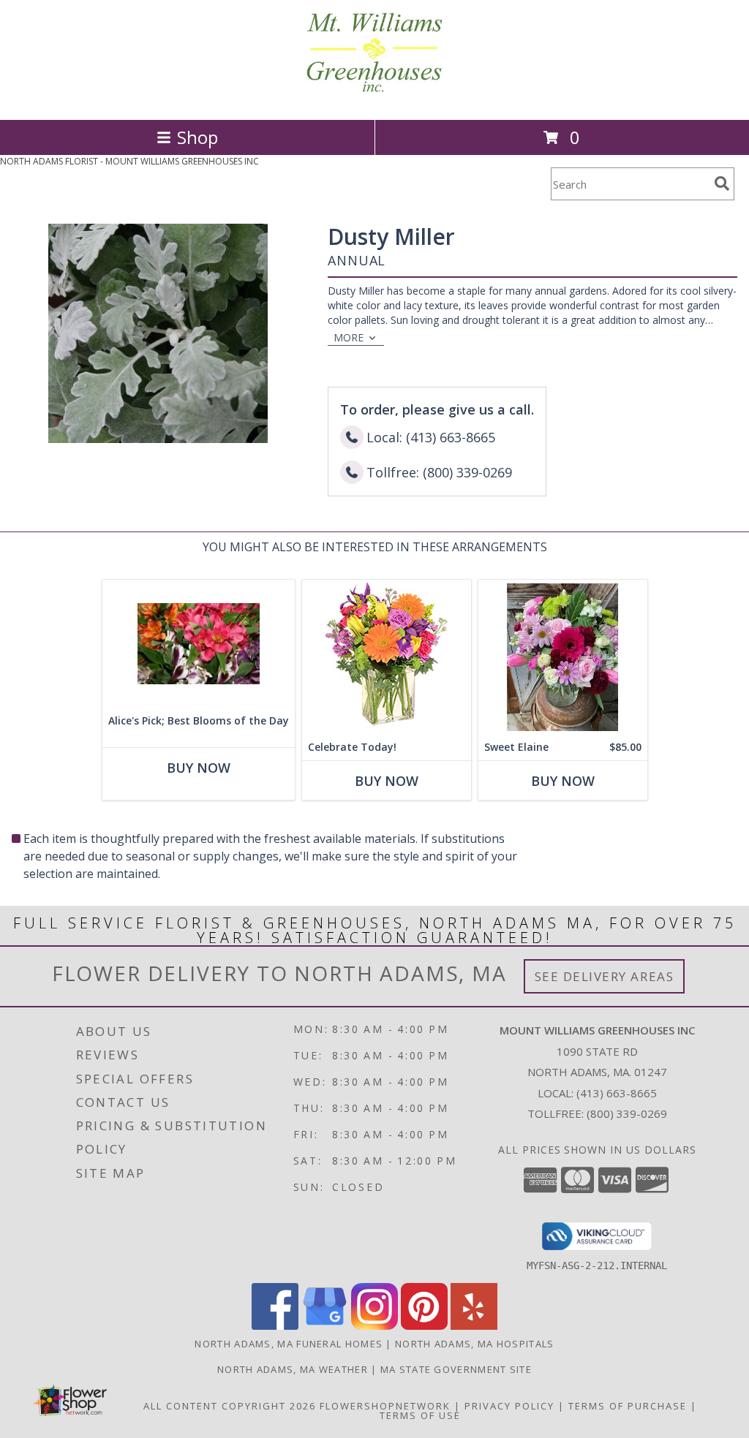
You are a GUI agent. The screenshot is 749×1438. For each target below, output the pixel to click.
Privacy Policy (509, 1405)
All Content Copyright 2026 (229, 1405)
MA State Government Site (456, 1369)
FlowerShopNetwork (385, 1405)
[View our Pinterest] (424, 1326)
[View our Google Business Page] (324, 1326)
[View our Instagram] (374, 1326)
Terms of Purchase (627, 1405)
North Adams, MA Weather (292, 1369)
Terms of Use (420, 1415)
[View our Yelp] (474, 1326)
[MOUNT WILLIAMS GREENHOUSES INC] (374, 98)
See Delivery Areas (604, 976)
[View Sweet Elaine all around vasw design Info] (562, 657)
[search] (722, 183)
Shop (197, 137)
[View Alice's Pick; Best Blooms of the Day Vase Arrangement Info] (198, 644)
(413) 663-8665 (616, 1093)
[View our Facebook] (275, 1326)
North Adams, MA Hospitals (474, 1343)
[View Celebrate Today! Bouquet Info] (386, 657)
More (349, 337)
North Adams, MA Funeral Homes (289, 1343)
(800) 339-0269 (627, 1113)
